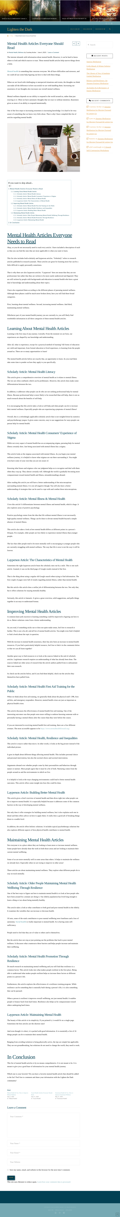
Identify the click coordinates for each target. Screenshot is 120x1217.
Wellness (21, 52)
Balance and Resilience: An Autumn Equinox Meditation (97, 81)
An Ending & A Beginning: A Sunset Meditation (98, 89)
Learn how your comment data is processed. (54, 1182)
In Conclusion (14, 222)
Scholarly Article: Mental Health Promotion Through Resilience (35, 217)
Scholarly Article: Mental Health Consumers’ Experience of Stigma (36, 196)
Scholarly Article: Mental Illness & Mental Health (31, 198)
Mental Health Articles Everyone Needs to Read (26, 189)
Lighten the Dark (19, 29)
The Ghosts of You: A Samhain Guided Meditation (98, 74)
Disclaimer (69, 1210)
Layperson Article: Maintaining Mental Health (30, 220)
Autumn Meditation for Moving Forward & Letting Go (99, 110)
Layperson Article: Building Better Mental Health (31, 210)
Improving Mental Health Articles (23, 203)
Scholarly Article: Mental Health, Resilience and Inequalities (34, 208)
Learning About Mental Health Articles (25, 191)
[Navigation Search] (110, 29)
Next (116, 11)
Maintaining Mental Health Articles (24, 213)
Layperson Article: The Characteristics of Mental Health (33, 201)
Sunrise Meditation (94, 62)
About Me (50, 1210)
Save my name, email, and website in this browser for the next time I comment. (40, 1170)
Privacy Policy (59, 1210)
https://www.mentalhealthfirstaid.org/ (55, 728)
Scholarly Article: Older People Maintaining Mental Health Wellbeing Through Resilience (43, 215)
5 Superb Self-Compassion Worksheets (99, 148)
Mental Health (13, 52)
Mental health (13, 71)
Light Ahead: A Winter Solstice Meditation (98, 67)
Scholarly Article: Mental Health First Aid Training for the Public (36, 206)
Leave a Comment (53, 52)
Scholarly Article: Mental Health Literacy (29, 194)
